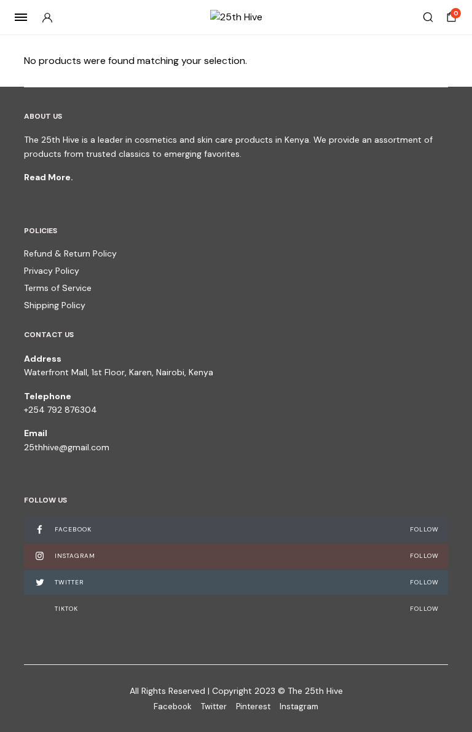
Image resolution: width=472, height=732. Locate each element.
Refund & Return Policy (70, 253)
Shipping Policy (54, 305)
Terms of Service (58, 287)
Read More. (48, 177)
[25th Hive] (236, 17)
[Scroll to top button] (452, 682)
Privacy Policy (51, 270)
